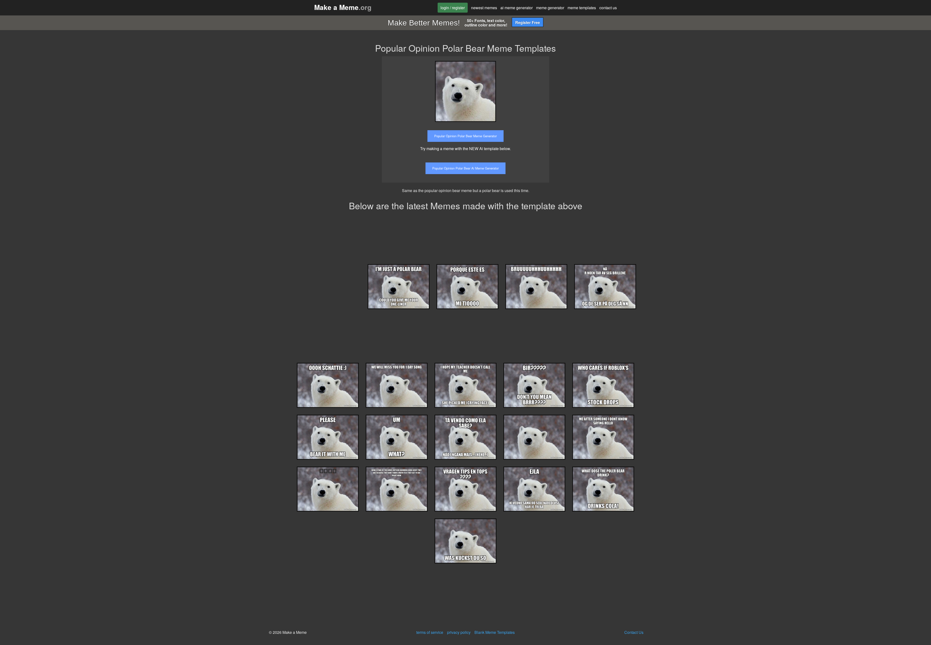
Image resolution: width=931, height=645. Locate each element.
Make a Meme (342, 7)
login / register (453, 7)
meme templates (582, 7)
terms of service (429, 632)
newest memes (484, 7)
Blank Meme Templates (494, 632)
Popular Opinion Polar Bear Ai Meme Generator (465, 168)
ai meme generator (516, 7)
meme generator (550, 7)
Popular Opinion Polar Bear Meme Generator (465, 136)
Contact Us (633, 632)
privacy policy (459, 632)
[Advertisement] (597, 90)
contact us (608, 7)
